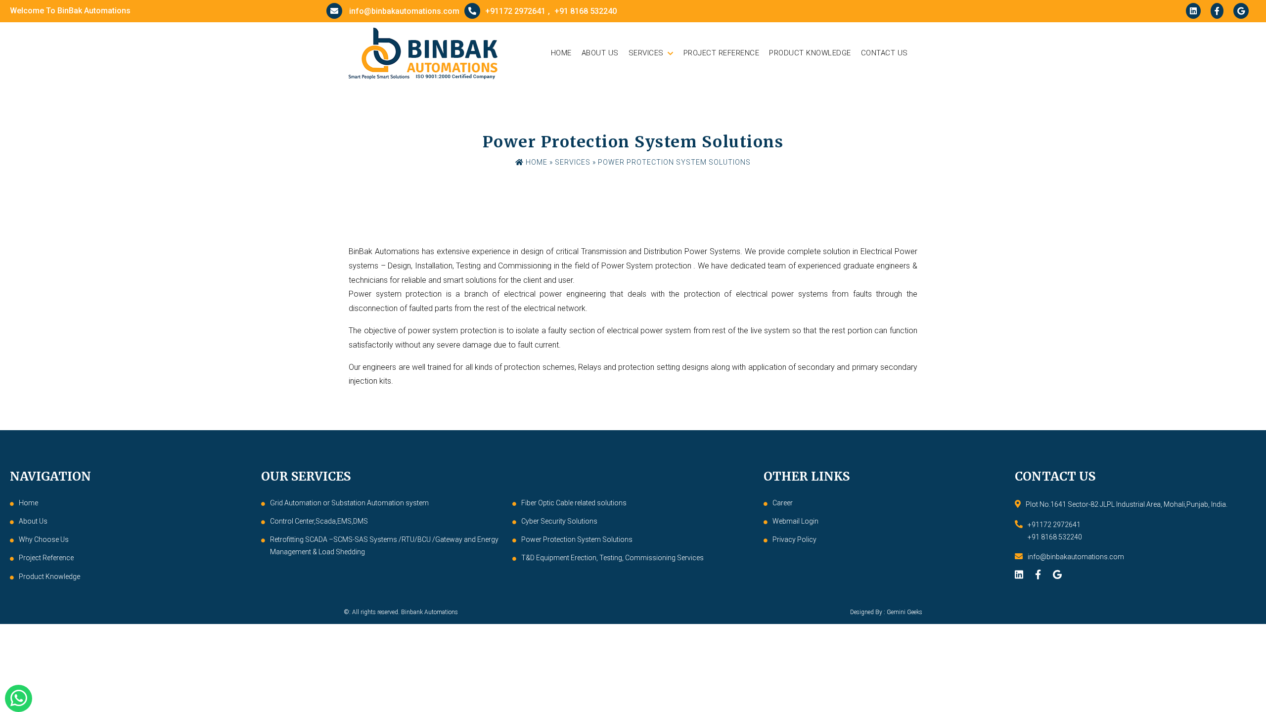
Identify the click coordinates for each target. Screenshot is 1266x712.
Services (646, 52)
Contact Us (884, 52)
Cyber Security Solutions (559, 521)
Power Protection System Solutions (577, 539)
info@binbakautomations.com (403, 11)
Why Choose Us (44, 539)
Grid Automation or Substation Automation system (349, 503)
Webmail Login (795, 521)
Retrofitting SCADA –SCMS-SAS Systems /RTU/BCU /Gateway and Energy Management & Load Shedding (384, 545)
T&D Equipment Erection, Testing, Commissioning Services (612, 558)
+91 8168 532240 (585, 11)
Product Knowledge (810, 52)
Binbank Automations (429, 612)
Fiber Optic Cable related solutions (574, 503)
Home (561, 52)
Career (782, 503)
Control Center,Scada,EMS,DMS (319, 521)
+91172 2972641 (515, 11)
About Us (600, 52)
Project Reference (721, 52)
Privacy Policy (794, 539)
